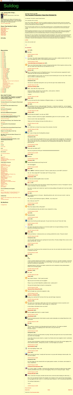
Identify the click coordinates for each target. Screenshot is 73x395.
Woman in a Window (32, 294)
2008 (3, 88)
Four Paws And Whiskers (5, 153)
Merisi (2, 143)
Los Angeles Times (4, 31)
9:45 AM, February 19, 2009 (33, 61)
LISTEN (26, 39)
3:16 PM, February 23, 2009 (33, 371)
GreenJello (30, 146)
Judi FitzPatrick (31, 346)
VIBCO (37, 22)
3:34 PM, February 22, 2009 (33, 344)
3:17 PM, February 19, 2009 (33, 158)
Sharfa (29, 276)
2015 (3, 60)
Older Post (70, 389)
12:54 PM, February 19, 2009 (33, 129)
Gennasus (30, 160)
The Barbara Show (4, 184)
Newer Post (27, 389)
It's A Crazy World (4, 178)
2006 (3, 91)
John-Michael (31, 316)
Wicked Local (3, 32)
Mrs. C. (29, 182)
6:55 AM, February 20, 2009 (33, 243)
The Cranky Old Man (4, 132)
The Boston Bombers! (5, 199)
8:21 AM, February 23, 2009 (33, 364)
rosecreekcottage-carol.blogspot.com (36, 63)
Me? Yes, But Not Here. (7, 85)
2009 (3, 67)
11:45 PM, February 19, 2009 (33, 236)
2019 (3, 56)
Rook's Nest (3, 146)
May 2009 (4, 75)
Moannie (2, 190)
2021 (3, 54)
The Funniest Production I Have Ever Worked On (40, 15)
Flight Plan (3, 172)
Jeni (29, 104)
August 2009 (5, 72)
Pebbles (2, 157)
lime (29, 254)
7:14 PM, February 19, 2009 (33, 211)
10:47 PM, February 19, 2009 (33, 230)
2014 (3, 61)
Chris (29, 218)
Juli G (2, 166)
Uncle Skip (3, 107)
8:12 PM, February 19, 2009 (33, 223)
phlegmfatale (31, 176)
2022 (3, 53)
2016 (3, 59)
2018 (3, 57)
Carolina (29, 112)
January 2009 (5, 87)
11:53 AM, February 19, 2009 (33, 84)
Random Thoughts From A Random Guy (8, 174)
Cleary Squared (4, 185)
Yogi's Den (3, 179)
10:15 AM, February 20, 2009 (33, 268)
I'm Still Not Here (5, 84)
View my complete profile (5, 23)
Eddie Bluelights (4, 160)
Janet (29, 56)
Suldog (11, 5)
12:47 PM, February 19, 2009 (33, 110)
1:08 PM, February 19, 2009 (33, 135)
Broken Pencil (3, 34)
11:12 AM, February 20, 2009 (33, 274)
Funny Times (3, 33)
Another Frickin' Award (6, 86)
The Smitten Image (4, 110)
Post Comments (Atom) (34, 392)
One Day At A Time (4, 169)
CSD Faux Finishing (32, 86)
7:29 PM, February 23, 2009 (33, 385)
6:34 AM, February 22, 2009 (33, 330)
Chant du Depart (4, 103)
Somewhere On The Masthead (6, 100)
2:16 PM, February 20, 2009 (33, 287)
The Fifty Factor (4, 168)
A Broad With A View (4, 158)
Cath (29, 212)
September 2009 (6, 71)
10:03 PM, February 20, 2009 (33, 299)
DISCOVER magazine (5, 28)
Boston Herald (3, 27)
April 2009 (5, 76)
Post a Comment (28, 387)
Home (49, 389)
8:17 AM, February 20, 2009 (33, 252)
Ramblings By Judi (4, 173)
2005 (3, 92)
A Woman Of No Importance (34, 366)
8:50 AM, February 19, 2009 (33, 54)
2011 (3, 65)
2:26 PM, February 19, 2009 (33, 152)
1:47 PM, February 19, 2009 (33, 144)
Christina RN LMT (32, 373)
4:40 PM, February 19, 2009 (33, 191)
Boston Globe (3, 29)
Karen (29, 154)
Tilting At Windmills (4, 177)
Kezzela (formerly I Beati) (5, 165)
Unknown (30, 204)
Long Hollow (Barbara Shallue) (6, 129)
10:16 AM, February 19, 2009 (33, 68)
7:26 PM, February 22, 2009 (33, 350)
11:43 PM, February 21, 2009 (33, 321)
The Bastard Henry (4, 171)
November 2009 (5, 69)
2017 (3, 58)
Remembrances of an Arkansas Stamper (8, 181)
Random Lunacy (4, 183)
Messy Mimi (3, 122)
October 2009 (5, 70)
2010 (3, 66)
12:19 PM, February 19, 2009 (33, 96)
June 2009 (5, 74)
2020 (3, 55)
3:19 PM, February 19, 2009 (33, 166)
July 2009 (4, 73)
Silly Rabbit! (3, 182)
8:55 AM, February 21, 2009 (33, 314)
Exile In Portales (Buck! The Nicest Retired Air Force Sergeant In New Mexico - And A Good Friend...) (10, 192)
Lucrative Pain (3, 164)
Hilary (29, 231)
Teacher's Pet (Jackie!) (5, 118)
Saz (28, 193)
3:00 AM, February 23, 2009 (33, 357)
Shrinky (29, 70)
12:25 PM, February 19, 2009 (33, 102)
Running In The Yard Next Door (6, 137)
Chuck (29, 352)
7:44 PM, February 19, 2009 (33, 217)
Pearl (2, 125)
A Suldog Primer (4, 204)
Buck (29, 168)
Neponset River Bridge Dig (34, 289)
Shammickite (31, 310)
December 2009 (5, 68)
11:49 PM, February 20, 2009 (33, 308)
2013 (3, 63)
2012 (3, 64)
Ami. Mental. (3, 175)
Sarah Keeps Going (4, 167)
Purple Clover (3, 30)
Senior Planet (3, 35)
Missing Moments (4, 170)
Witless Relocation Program (6, 180)
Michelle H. (30, 270)
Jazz (29, 130)
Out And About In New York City (6, 114)
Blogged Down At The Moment (6, 176)
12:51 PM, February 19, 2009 (33, 123)
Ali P (29, 50)
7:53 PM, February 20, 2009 (33, 293)
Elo (28, 323)
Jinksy (29, 98)
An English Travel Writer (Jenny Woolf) (8, 159)
